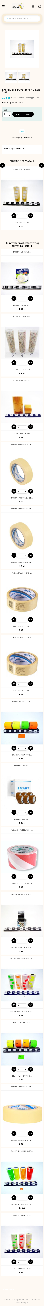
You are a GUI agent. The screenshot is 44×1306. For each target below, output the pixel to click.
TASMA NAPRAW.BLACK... (22, 894)
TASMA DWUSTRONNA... (22, 573)
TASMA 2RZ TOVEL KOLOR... (22, 958)
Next (41, 165)
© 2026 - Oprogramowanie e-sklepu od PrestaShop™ (22, 1301)
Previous (2, 165)
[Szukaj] (36, 18)
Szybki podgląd (13, 215)
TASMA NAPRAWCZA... (22, 380)
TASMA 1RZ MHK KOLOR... (22, 1151)
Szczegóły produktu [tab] (22, 137)
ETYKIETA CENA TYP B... (22, 701)
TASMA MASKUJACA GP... (22, 444)
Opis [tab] (22, 131)
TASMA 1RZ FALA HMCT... (22, 1215)
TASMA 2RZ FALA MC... (22, 169)
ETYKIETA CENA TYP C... (22, 1022)
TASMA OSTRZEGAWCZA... (22, 830)
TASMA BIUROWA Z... (22, 252)
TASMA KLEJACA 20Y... (22, 316)
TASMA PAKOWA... (22, 766)
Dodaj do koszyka (23, 114)
